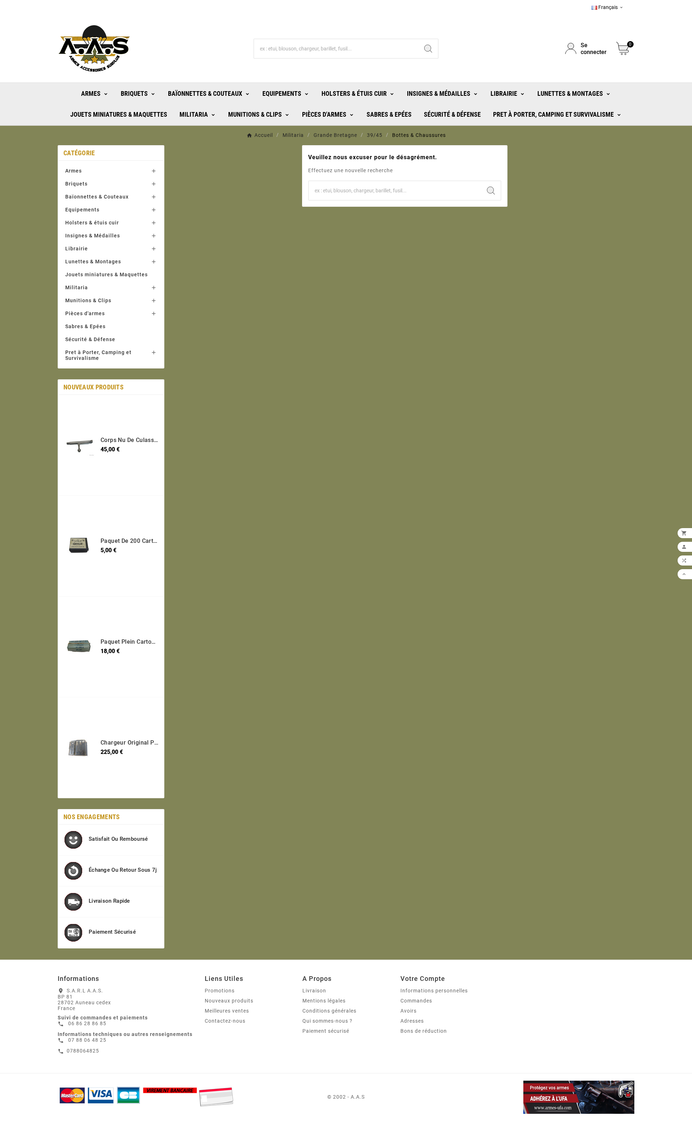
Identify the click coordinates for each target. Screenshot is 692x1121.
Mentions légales (324, 1001)
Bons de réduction (423, 1031)
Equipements (82, 210)
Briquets (76, 184)
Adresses (412, 1021)
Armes (73, 171)
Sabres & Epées (85, 326)
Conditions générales (329, 1011)
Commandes (416, 1001)
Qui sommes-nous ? (327, 1021)
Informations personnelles (434, 990)
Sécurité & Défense (90, 339)
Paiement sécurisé (325, 1031)
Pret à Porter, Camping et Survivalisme (98, 355)
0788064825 (83, 1051)
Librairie (76, 248)
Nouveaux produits (229, 1001)
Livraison (314, 990)
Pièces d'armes (85, 313)
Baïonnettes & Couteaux (97, 197)
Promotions (220, 990)
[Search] (428, 49)
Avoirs (408, 1011)
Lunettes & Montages (93, 261)
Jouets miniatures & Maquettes (106, 274)
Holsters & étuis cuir (92, 222)
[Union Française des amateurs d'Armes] (541, 1097)
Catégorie (79, 153)
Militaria (76, 287)
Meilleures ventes (227, 1011)
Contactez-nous (225, 1021)
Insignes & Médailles (92, 235)
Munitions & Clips (88, 300)
